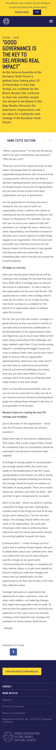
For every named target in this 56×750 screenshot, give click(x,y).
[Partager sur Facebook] (13, 652)
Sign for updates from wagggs (22, 671)
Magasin (7, 700)
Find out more (22, 12)
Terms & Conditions (14, 713)
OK (37, 12)
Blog (16, 38)
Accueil (6, 38)
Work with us (10, 693)
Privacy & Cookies (13, 706)
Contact (7, 686)
